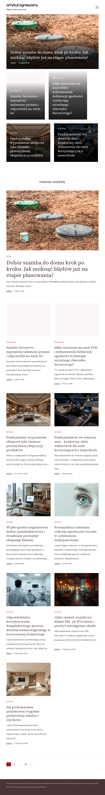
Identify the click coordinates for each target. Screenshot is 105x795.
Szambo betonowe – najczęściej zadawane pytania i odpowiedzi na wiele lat (25, 104)
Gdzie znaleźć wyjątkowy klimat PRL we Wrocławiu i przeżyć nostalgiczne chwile (75, 621)
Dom (12, 46)
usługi (62, 129)
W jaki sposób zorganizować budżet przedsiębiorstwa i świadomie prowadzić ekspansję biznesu (27, 533)
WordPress (41, 787)
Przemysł (15, 91)
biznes (14, 133)
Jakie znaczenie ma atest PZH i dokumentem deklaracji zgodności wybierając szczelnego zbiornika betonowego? (67, 98)
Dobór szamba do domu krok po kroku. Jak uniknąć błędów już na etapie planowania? (49, 55)
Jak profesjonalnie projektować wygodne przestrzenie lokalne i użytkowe (23, 713)
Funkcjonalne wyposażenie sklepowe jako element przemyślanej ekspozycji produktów (27, 147)
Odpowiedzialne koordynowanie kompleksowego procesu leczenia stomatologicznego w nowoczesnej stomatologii (28, 625)
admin (13, 63)
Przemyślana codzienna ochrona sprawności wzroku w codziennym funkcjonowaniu (75, 533)
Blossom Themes (13, 787)
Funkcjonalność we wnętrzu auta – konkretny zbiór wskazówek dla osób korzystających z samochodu (73, 144)
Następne (31, 764)
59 (25, 764)
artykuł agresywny (22, 5)
